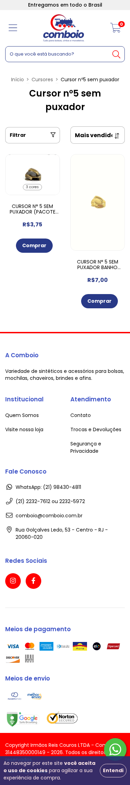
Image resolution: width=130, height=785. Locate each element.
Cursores (42, 79)
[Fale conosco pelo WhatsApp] (115, 749)
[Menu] (13, 28)
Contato (80, 415)
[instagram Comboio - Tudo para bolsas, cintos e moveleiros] (13, 581)
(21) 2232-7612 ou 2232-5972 (50, 501)
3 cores (32, 187)
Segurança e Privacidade (85, 447)
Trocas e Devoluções (95, 429)
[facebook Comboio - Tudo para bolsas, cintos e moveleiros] (33, 581)
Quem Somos (22, 415)
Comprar (34, 245)
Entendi (113, 770)
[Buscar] (116, 53)
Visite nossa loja (24, 429)
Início (17, 79)
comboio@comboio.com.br (49, 515)
